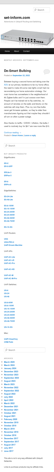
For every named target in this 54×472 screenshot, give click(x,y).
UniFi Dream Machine (13, 245)
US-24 (6, 293)
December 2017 (11, 438)
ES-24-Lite (8, 196)
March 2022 (9, 403)
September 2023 (11, 377)
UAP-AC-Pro (9, 263)
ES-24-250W (9, 211)
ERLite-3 (7, 172)
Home (7, 51)
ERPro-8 (7, 184)
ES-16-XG (8, 227)
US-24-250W (9, 311)
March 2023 (9, 384)
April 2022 (8, 400)
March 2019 (9, 428)
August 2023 (9, 380)
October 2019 (10, 425)
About (16, 51)
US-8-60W (8, 302)
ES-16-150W (9, 208)
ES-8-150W (9, 205)
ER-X (6, 163)
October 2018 (10, 435)
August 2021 (9, 416)
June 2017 (8, 451)
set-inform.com (17, 17)
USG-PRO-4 (9, 242)
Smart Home (17, 135)
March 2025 (9, 361)
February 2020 (10, 419)
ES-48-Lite (8, 199)
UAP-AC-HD (9, 269)
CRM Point (8, 342)
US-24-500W (9, 314)
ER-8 (6, 181)
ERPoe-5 (8, 175)
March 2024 (9, 365)
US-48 (6, 296)
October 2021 (10, 412)
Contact (26, 51)
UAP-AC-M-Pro (10, 278)
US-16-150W (9, 308)
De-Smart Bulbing (17, 70)
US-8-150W (9, 305)
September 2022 (11, 390)
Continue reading (12, 132)
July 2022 (8, 396)
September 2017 (11, 441)
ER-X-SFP (8, 166)
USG (6, 239)
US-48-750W (9, 321)
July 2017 (8, 447)
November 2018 (11, 431)
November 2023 (11, 374)
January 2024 (10, 368)
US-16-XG (8, 327)
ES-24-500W (9, 214)
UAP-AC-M (8, 275)
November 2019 (11, 422)
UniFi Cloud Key (11, 339)
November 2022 (11, 387)
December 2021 (11, 406)
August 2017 (9, 444)
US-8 (6, 290)
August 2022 (9, 393)
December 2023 (11, 371)
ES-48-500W (9, 218)
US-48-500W (9, 317)
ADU (6, 84)
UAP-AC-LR (9, 260)
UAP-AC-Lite (9, 257)
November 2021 (11, 409)
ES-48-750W (9, 221)
